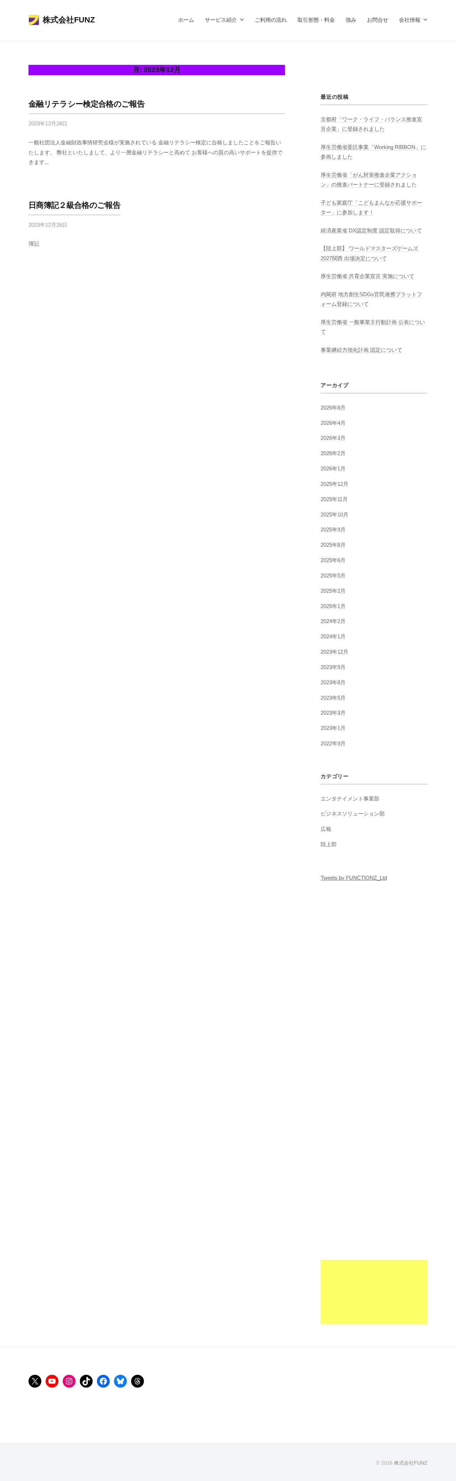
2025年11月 (334, 499)
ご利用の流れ (271, 20)
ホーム (186, 20)
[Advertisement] (374, 1217)
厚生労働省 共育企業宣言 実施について (367, 276)
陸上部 (329, 844)
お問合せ (377, 20)
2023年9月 (333, 667)
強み (351, 20)
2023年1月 (333, 728)
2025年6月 (333, 560)
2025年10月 (334, 514)
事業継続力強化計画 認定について (361, 350)
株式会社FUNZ (69, 19)
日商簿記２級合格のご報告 (74, 205)
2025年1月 (333, 606)
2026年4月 (333, 423)
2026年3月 (333, 438)
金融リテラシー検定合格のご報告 (86, 103)
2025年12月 (334, 484)
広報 (326, 829)
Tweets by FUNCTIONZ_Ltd (354, 878)
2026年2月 (333, 453)
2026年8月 (333, 408)
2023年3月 (333, 713)
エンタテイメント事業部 (350, 799)
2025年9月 (333, 529)
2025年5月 (333, 575)
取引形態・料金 (316, 20)
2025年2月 (333, 591)
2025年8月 (333, 545)
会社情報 (409, 20)
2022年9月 (333, 743)
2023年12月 (334, 652)
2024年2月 (333, 621)
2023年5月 (333, 698)
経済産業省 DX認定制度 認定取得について (371, 230)
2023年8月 (333, 682)
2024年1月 (333, 636)
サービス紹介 (221, 20)
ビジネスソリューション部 (353, 814)
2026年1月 (333, 469)
